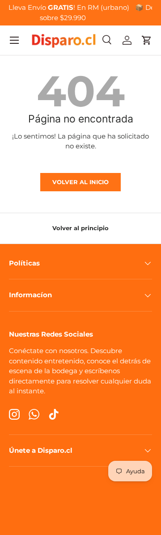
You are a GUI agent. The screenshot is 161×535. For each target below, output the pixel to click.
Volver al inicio (80, 181)
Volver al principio (80, 228)
